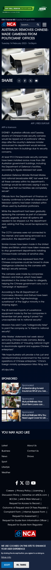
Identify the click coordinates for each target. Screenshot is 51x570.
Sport (4, 462)
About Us (31, 446)
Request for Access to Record (24, 504)
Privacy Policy (24, 491)
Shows (30, 457)
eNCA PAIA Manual (29, 499)
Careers (10, 491)
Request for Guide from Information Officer (24, 521)
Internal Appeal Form (34, 512)
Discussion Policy (10, 495)
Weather (6, 473)
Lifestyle (6, 467)
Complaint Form (12, 512)
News (4, 457)
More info (6, 557)
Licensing (38, 491)
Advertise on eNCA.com (34, 495)
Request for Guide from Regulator (25, 525)
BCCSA (13, 499)
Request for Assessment (24, 516)
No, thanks (21, 565)
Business (6, 451)
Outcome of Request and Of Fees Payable (24, 508)
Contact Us (33, 451)
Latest (5, 446)
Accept (7, 565)
